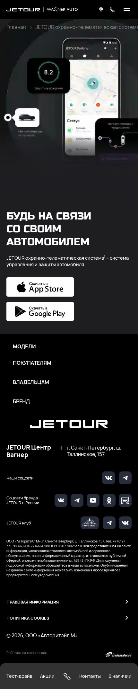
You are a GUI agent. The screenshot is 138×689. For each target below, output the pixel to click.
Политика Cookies (27, 618)
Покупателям (32, 363)
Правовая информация (32, 602)
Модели (24, 347)
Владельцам (31, 382)
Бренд (21, 401)
